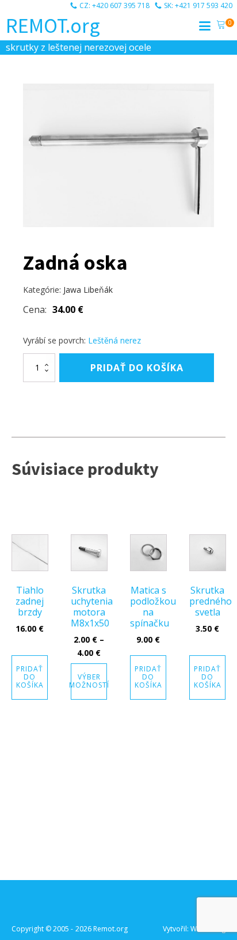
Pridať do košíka (137, 367)
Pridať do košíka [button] (30, 677)
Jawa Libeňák (88, 289)
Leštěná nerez (114, 340)
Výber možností (89, 681)
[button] (220, 25)
